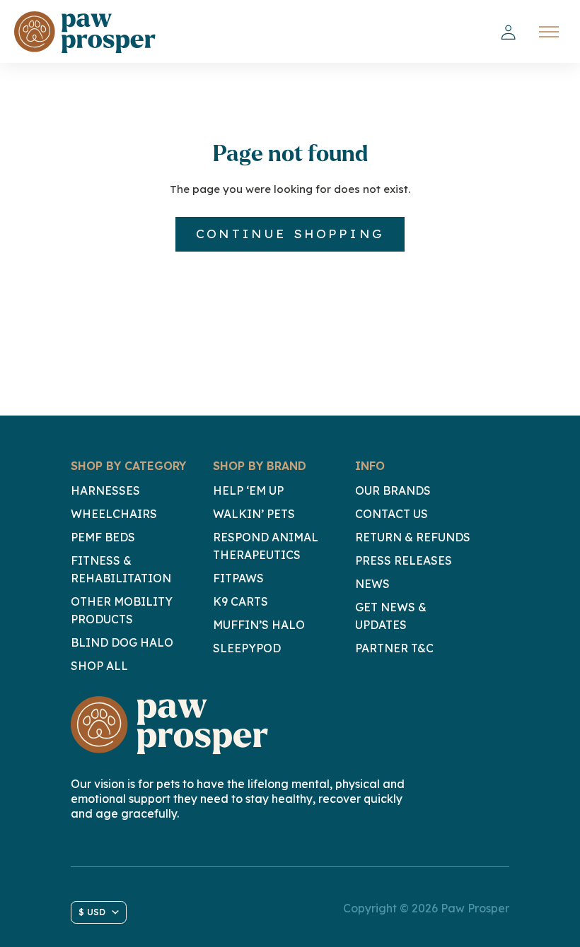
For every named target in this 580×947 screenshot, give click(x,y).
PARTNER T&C (394, 648)
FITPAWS (238, 578)
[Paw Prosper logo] (85, 32)
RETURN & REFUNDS (412, 537)
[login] (508, 32)
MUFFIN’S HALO (259, 625)
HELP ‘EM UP (248, 490)
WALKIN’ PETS (254, 514)
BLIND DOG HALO (122, 642)
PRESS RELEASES (403, 560)
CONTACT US (391, 514)
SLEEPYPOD (247, 648)
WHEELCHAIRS (114, 514)
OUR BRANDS (393, 490)
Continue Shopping (290, 234)
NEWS (372, 584)
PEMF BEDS (103, 537)
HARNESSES (105, 490)
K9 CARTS (240, 601)
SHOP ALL (99, 666)
